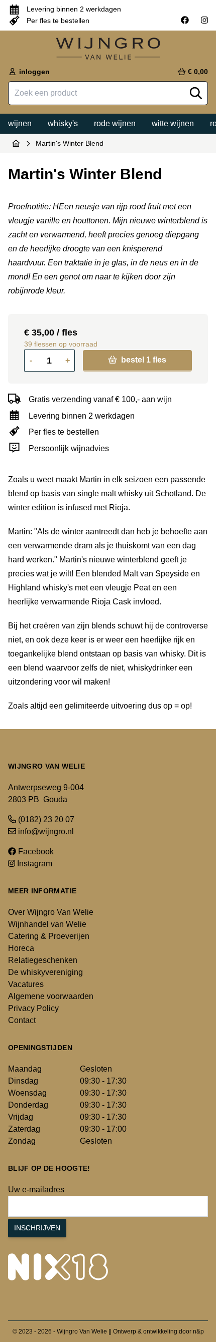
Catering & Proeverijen (48, 936)
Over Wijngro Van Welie (50, 912)
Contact (22, 1020)
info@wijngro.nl (45, 831)
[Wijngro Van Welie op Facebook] (185, 21)
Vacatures (26, 984)
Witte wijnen (173, 123)
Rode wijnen (115, 123)
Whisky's (63, 123)
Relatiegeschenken (42, 960)
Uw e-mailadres (36, 1189)
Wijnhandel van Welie (47, 924)
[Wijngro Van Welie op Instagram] (204, 21)
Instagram (33, 863)
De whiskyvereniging (45, 972)
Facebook (35, 851)
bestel (142, 360)
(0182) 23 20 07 (45, 819)
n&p (198, 1331)
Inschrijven (37, 1228)
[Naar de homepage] (16, 143)
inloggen (33, 72)
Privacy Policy (33, 1008)
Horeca (21, 948)
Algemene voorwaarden (50, 996)
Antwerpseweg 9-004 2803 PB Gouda (46, 793)
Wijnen (20, 123)
